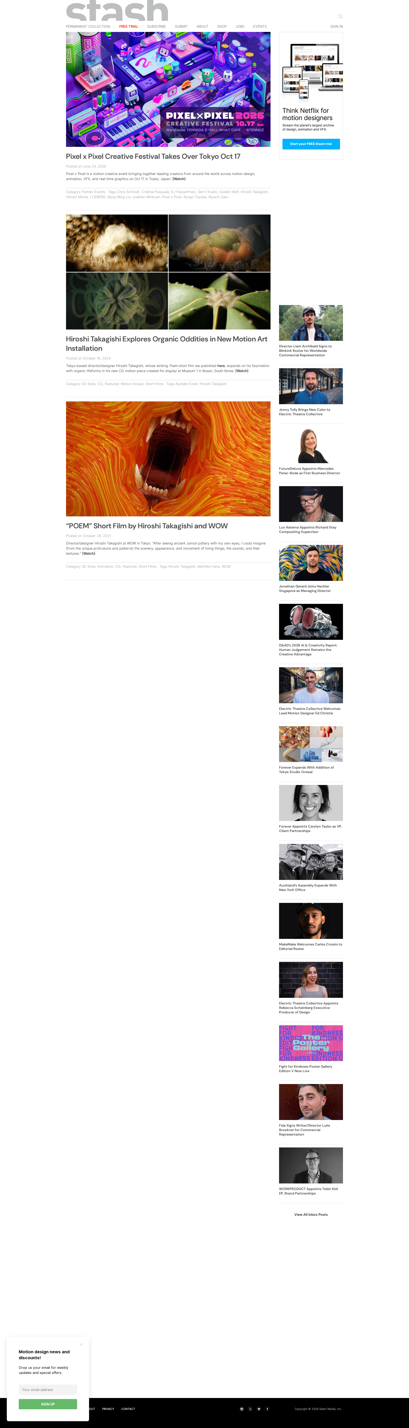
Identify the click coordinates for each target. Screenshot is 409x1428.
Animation (105, 566)
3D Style (88, 384)
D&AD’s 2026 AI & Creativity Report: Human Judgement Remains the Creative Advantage (308, 649)
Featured (112, 384)
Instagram (241, 1409)
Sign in (336, 26)
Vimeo (258, 1409)
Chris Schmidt (128, 192)
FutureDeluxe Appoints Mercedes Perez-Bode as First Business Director (309, 470)
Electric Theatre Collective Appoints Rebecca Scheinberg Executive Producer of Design (308, 1007)
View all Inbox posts (311, 1214)
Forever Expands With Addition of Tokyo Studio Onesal (306, 769)
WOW (226, 566)
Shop (222, 26)
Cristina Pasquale (155, 192)
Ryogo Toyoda (195, 197)
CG (100, 384)
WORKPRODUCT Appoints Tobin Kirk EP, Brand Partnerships (308, 1191)
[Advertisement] (168, 614)
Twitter (250, 1409)
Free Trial (128, 26)
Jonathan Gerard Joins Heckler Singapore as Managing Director (305, 588)
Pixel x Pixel (171, 197)
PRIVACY (108, 1409)
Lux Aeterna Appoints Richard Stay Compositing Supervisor (307, 529)
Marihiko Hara (208, 566)
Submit (181, 26)
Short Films (154, 384)
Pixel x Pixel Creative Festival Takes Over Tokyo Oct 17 (153, 156)
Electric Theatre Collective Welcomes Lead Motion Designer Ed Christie (309, 710)
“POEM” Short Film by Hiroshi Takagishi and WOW (147, 526)
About (202, 26)
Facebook (267, 1409)
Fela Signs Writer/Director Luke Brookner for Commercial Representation (304, 1130)
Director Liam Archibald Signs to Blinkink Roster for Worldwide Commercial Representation (305, 350)
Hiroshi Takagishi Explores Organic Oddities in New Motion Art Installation (167, 343)
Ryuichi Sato (218, 197)
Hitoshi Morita (77, 197)
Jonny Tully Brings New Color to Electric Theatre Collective (304, 411)
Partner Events (93, 192)
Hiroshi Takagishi (254, 192)
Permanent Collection (88, 26)
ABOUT (90, 1409)
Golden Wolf (229, 192)
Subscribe (156, 26)
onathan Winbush (146, 197)
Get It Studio (207, 192)
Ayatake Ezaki (186, 384)
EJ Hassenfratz (183, 192)
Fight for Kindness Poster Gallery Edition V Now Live (305, 1068)
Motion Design (132, 384)
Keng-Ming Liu (119, 197)
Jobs (240, 26)
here (221, 366)
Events (260, 26)
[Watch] (179, 179)
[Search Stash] (339, 16)
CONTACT (128, 1409)
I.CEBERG (97, 197)
